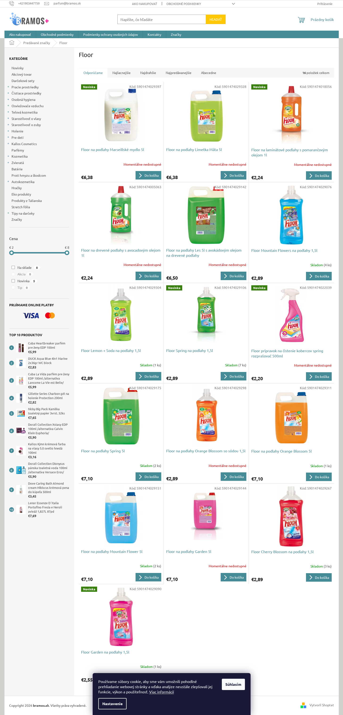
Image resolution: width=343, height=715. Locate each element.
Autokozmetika (23, 182)
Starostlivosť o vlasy (26, 118)
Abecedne (208, 72)
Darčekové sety (23, 80)
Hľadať (216, 19)
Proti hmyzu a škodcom (29, 175)
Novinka (26, 281)
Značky (17, 219)
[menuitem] (20, 34)
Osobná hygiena (23, 99)
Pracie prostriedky (25, 87)
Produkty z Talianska (27, 200)
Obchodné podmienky (183, 4)
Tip (22, 287)
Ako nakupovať (144, 4)
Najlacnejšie (121, 72)
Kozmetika (20, 156)
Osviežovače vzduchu (28, 106)
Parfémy (18, 150)
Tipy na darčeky (23, 213)
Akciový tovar (22, 74)
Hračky (17, 188)
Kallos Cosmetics (24, 144)
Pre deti (18, 137)
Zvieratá (18, 162)
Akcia (24, 274)
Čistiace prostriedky (26, 93)
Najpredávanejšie (178, 72)
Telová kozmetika (24, 112)
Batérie (17, 169)
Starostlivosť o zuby (26, 125)
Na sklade (27, 267)
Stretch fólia (21, 207)
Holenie (17, 131)
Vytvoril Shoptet (322, 705)
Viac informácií (161, 691)
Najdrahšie (148, 72)
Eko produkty (21, 194)
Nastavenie (112, 703)
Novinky (18, 68)
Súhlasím (233, 684)
